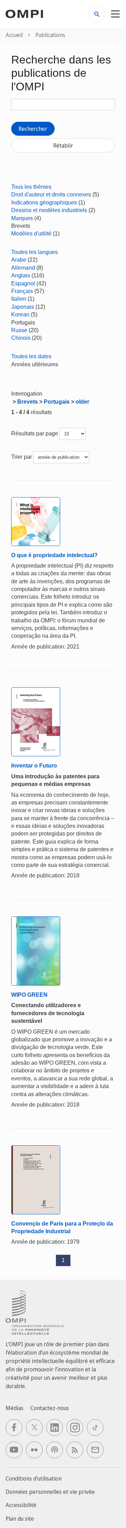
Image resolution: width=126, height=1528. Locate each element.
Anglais (20, 275)
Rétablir (63, 145)
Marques (22, 218)
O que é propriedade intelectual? (54, 555)
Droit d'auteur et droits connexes (51, 194)
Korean (20, 314)
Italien (18, 299)
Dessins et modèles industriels (49, 210)
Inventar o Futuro (34, 766)
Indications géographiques (44, 202)
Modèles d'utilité (31, 234)
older (82, 402)
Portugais (57, 402)
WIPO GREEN (29, 995)
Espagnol (23, 283)
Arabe (18, 260)
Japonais (22, 307)
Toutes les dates (31, 356)
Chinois (20, 338)
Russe (19, 330)
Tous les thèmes (31, 187)
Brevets (27, 402)
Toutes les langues (34, 252)
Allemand (23, 268)
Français (22, 291)
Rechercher (33, 129)
